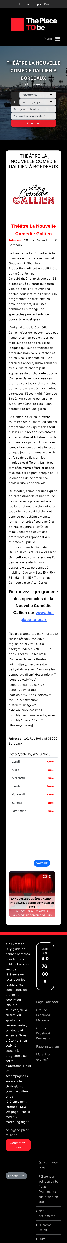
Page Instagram (47, 1046)
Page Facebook (47, 1002)
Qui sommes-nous (48, 1165)
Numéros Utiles (45, 1227)
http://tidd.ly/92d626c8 (30, 754)
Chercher (33, 123)
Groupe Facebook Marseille (43, 1015)
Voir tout (41, 863)
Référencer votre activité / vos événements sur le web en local (48, 1189)
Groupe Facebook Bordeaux (43, 1033)
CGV (42, 1239)
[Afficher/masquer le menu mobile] (58, 39)
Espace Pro (16, 1176)
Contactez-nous (18, 1145)
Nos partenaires (47, 1213)
